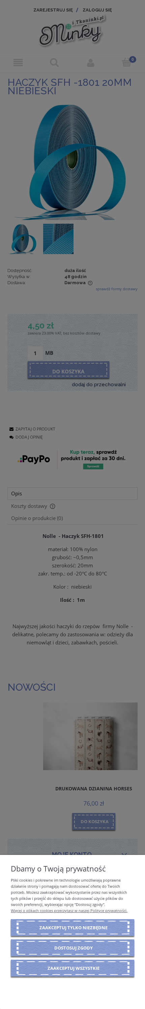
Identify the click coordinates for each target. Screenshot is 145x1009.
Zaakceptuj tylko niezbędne (73, 928)
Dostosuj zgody (73, 948)
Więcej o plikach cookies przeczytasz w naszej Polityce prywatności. (69, 910)
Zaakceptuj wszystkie (73, 968)
